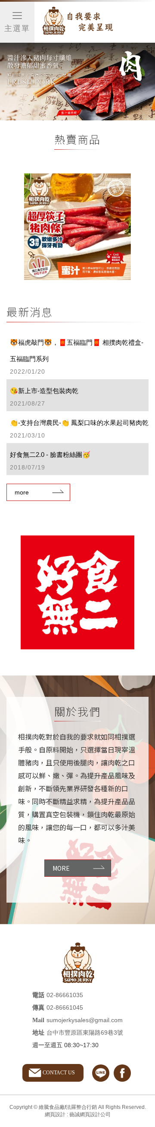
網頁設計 (55, 1114)
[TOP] (141, 969)
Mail (38, 1020)
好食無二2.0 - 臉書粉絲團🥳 (50, 461)
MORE (61, 868)
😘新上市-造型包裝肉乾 (44, 397)
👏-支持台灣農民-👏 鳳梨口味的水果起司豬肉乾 (79, 429)
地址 (38, 1032)
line (100, 1073)
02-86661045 (64, 1007)
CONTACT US (59, 1073)
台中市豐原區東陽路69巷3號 (84, 1032)
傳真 (38, 1007)
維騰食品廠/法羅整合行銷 (77, 22)
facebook (122, 1073)
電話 (38, 995)
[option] (77, 226)
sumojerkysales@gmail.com (84, 1020)
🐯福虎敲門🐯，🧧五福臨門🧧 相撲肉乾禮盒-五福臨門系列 (76, 357)
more (22, 492)
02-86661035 (64, 995)
